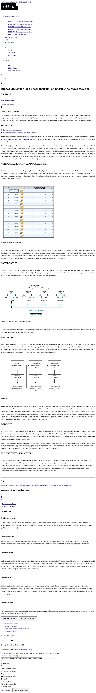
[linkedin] (7, 640)
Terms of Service (50, 653)
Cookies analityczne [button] (7, 552)
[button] (48, 74)
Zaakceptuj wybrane (9, 618)
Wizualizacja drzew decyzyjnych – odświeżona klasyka (19, 132)
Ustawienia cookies (10, 631)
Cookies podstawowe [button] (7, 536)
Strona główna (5, 104)
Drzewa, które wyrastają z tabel (12, 130)
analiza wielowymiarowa (17, 485)
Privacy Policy (37, 653)
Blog (12, 104)
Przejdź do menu (6, 2)
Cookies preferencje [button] (7, 602)
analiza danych (5, 485)
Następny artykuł (9, 506)
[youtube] (12, 640)
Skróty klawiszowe (6, 690)
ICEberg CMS (27, 649)
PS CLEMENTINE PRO (49, 485)
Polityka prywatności (10, 626)
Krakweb (16, 649)
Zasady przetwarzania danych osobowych (16, 628)
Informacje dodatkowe (11, 623)
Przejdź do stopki (26, 2)
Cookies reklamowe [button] (7, 577)
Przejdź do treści (16, 2)
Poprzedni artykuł (9, 504)
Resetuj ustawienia (21, 690)
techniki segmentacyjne (64, 485)
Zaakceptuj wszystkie (27, 618)
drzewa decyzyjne (35, 485)
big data (27, 485)
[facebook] (3, 640)
